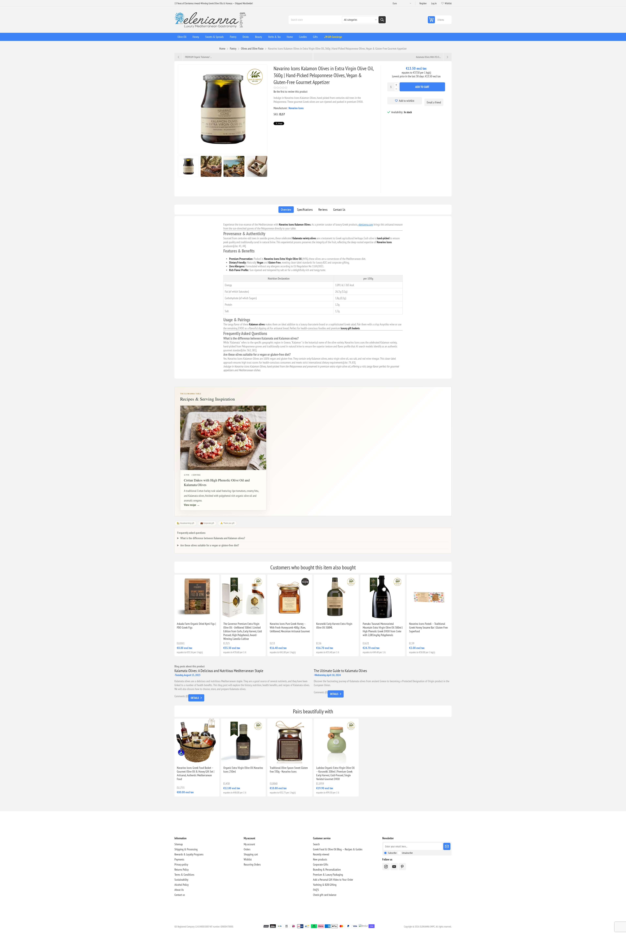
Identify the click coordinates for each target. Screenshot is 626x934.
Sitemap (178, 844)
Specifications (305, 209)
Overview (286, 209)
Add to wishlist (406, 101)
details (195, 698)
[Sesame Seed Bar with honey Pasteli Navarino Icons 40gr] (429, 597)
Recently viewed (321, 854)
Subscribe (392, 852)
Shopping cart (251, 854)
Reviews (323, 209)
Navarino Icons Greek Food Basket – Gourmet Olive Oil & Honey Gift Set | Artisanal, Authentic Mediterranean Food (195, 773)
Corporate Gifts (320, 864)
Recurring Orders (252, 864)
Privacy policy (181, 864)
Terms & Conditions (184, 874)
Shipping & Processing (186, 849)
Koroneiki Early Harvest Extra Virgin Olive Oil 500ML (334, 625)
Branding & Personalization (327, 869)
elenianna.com (365, 224)
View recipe (192, 505)
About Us (179, 890)
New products (320, 859)
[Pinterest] (402, 866)
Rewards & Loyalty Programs (188, 854)
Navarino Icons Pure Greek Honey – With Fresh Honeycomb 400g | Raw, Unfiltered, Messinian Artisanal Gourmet (290, 627)
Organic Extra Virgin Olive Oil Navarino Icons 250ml (243, 769)
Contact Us (339, 209)
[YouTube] (394, 866)
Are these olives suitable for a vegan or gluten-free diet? (209, 545)
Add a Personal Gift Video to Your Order (333, 879)
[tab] (286, 209)
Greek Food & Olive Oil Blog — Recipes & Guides (337, 849)
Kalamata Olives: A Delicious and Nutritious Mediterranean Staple (218, 670)
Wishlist (248, 859)
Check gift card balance (324, 895)
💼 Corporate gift (207, 523)
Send (446, 846)
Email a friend (434, 102)
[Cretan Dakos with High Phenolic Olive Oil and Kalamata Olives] (223, 438)
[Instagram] (386, 866)
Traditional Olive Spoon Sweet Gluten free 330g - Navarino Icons (289, 769)
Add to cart (422, 87)
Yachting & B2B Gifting (324, 885)
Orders (247, 849)
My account (249, 844)
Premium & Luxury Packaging (328, 874)
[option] (188, 166)
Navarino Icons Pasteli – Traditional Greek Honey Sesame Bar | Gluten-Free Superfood (428, 627)
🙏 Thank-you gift (227, 523)
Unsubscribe (407, 852)
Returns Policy (181, 869)
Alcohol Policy (181, 885)
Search (382, 19)
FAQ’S (316, 890)
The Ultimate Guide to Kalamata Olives (340, 670)
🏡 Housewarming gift (185, 523)
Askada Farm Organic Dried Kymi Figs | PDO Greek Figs (196, 625)
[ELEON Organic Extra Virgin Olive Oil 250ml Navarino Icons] (243, 741)
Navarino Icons (296, 108)
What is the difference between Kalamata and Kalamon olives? (212, 538)
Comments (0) (181, 696)
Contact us (179, 895)
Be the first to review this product (290, 91)
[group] (196, 597)
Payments (179, 859)
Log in (434, 3)
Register (423, 3)
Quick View (189, 614)
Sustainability (181, 879)
